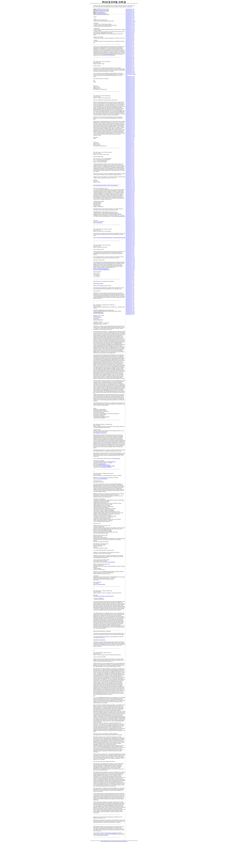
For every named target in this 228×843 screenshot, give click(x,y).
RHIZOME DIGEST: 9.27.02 (130, 269)
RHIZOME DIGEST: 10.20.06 (130, 80)
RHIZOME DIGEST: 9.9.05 (130, 141)
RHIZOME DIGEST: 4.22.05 (130, 162)
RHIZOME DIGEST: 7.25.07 (130, 43)
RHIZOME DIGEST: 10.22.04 (130, 188)
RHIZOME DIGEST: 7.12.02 (130, 281)
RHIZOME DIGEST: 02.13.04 (130, 225)
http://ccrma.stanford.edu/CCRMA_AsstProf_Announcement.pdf (105, 185)
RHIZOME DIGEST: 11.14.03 (130, 238)
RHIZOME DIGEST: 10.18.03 (130, 242)
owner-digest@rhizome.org (102, 13)
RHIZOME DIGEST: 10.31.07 (130, 28)
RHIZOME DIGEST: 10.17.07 (130, 30)
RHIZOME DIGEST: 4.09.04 (130, 217)
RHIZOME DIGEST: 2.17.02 (130, 303)
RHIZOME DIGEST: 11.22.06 (130, 76)
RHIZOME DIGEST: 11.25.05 (130, 129)
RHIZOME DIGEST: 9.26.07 (130, 33)
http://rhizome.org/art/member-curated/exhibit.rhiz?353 (103, 596)
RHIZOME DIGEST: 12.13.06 (130, 72)
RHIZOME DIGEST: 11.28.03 (130, 236)
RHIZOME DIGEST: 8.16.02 (130, 275)
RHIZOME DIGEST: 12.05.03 (130, 235)
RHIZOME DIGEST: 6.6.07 (130, 50)
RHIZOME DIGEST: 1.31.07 (130, 66)
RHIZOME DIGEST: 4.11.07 (130, 59)
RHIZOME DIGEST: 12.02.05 (130, 128)
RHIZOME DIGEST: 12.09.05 (130, 127)
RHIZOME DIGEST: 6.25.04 (130, 206)
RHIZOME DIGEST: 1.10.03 (130, 255)
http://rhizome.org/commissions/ (99, 639)
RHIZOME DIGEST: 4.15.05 (130, 163)
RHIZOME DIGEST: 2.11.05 (130, 172)
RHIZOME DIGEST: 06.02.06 (130, 100)
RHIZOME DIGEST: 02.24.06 (130, 115)
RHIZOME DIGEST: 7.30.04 (130, 201)
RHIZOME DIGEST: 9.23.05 (130, 139)
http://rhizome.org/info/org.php (108, 54)
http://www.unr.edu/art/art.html (99, 584)
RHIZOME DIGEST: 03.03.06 (130, 114)
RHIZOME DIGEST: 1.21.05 (130, 175)
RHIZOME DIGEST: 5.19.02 (130, 289)
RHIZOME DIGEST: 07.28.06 (130, 93)
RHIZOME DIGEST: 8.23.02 (130, 274)
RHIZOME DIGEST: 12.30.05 (130, 124)
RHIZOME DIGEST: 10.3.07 (130, 32)
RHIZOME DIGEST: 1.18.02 (130, 307)
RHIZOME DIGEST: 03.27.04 (130, 219)
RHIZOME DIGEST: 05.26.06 (130, 101)
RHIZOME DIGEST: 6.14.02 (130, 285)
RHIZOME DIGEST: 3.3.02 (130, 301)
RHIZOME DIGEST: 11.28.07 (130, 24)
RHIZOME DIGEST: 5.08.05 (130, 160)
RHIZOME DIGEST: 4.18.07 (130, 58)
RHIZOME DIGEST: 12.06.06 (130, 73)
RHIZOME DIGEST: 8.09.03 (130, 253)
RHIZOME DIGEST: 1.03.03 (130, 256)
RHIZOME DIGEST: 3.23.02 (130, 298)
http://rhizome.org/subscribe (111, 832)
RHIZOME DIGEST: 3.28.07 (130, 61)
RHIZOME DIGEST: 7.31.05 (130, 147)
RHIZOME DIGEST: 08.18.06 (130, 90)
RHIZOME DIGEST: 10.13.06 (130, 81)
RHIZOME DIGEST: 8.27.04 (130, 196)
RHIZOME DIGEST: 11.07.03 (130, 239)
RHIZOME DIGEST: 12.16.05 (130, 126)
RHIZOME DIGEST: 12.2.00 (130, 314)
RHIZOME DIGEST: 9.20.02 (130, 270)
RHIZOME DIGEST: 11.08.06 (130, 78)
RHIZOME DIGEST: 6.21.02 (130, 284)
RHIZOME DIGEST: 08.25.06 (130, 89)
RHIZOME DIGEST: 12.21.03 (130, 233)
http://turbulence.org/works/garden (99, 432)
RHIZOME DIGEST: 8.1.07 (130, 42)
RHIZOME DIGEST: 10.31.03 (130, 240)
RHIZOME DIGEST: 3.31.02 (130, 297)
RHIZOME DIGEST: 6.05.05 (130, 156)
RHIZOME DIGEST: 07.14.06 (130, 95)
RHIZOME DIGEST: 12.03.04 (130, 181)
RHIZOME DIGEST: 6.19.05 (130, 154)
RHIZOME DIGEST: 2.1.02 (130, 305)
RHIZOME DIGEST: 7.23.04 (130, 202)
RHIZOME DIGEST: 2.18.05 (130, 171)
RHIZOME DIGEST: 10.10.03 (130, 243)
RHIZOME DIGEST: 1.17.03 (130, 254)
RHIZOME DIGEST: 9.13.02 (130, 271)
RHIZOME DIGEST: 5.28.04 (130, 210)
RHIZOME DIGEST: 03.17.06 (130, 112)
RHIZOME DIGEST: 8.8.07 (130, 41)
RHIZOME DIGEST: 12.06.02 (130, 259)
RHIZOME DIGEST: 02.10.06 (130, 117)
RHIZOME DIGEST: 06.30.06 (130, 97)
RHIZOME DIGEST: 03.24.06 (130, 111)
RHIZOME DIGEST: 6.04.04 (130, 209)
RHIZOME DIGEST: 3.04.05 (130, 169)
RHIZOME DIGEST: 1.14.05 (130, 176)
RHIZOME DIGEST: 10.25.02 (130, 265)
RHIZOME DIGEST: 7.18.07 (130, 44)
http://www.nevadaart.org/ (110, 561)
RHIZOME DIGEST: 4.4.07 (130, 60)
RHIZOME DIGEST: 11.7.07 (130, 27)
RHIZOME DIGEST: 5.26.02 (130, 288)
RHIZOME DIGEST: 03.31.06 (130, 110)
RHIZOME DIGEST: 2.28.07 (130, 63)
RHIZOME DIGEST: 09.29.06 (130, 83)
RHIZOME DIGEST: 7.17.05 (130, 149)
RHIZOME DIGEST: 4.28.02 (130, 292)
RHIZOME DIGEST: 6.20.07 (130, 48)
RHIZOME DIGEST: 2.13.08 (130, 13)
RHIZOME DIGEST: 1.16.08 (130, 17)
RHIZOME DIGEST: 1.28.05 (130, 174)
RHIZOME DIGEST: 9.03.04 (130, 195)
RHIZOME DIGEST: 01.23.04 (130, 228)
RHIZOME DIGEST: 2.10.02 (130, 304)
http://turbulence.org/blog (110, 465)
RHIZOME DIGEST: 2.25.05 (130, 170)
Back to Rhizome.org (123, 841)
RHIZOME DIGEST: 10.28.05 (130, 133)
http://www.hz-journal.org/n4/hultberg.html (101, 269)
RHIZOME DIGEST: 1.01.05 (130, 178)
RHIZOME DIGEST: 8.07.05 (130, 146)
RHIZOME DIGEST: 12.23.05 (130, 125)
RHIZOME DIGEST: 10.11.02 (130, 267)
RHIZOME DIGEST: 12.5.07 (130, 23)
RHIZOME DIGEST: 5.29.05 (130, 157)
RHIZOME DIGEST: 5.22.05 (130, 158)
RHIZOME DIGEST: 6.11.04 (130, 208)
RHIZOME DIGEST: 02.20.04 (130, 224)
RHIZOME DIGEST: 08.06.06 (130, 92)
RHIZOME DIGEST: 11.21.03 (130, 237)
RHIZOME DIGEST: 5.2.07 (130, 56)
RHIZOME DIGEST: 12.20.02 (130, 257)
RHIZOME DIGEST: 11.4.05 (130, 132)
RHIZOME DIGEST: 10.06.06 (130, 82)
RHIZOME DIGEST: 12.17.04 (130, 179)
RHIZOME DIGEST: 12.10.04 (130, 180)
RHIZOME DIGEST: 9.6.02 (130, 272)
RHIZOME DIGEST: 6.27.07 (130, 47)
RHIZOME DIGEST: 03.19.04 (130, 220)
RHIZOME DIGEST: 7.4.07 (130, 46)
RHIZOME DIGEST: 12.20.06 (130, 71)
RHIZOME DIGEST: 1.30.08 (130, 15)
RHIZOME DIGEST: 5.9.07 (130, 55)
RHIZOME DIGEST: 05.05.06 (130, 105)
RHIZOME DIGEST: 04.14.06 (130, 108)
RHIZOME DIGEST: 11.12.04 (130, 185)
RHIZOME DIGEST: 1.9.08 (130, 18)
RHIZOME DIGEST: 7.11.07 (130, 45)
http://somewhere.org (106, 464)
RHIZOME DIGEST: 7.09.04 (130, 204)
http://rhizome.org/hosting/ (98, 283)
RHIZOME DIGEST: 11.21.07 (130, 25)
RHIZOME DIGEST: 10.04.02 (130, 268)
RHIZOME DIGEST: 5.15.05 (130, 159)
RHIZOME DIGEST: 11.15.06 (130, 77)
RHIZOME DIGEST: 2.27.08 (130, 11)
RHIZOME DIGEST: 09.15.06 (130, 85)
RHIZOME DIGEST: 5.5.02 (130, 291)
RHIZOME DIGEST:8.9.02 (130, 276)
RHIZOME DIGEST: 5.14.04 (130, 212)
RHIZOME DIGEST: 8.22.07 (130, 39)
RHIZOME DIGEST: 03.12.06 (130, 113)
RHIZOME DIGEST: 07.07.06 (130, 96)
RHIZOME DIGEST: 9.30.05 (130, 138)
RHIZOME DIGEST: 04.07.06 (130, 109)
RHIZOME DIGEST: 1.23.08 (130, 16)
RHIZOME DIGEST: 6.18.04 (130, 207)
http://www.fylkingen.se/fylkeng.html (100, 268)
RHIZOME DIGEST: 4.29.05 (130, 161)
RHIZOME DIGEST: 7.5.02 (130, 282)
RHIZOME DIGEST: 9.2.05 (130, 142)
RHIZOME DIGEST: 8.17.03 (130, 252)
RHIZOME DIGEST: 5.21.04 (130, 211)
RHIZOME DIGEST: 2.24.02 (130, 302)
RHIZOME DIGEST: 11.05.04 (130, 186)
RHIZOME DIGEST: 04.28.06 (130, 106)
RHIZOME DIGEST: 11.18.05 (130, 130)
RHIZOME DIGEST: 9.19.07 (130, 34)
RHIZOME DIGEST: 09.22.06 (130, 84)
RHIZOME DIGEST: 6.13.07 (130, 49)
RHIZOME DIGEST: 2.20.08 (130, 12)
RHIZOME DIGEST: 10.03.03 (130, 244)
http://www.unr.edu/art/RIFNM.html (100, 478)
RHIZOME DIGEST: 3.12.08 (130, 9)
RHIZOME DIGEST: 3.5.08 (130, 10)
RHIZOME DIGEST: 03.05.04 (130, 222)
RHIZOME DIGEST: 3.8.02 (130, 300)
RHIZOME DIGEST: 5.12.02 (130, 290)
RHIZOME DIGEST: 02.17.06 (130, 116)
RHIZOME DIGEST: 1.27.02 (130, 306)
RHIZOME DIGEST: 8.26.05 (130, 143)
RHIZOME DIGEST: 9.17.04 (130, 193)
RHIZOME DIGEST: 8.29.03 (130, 250)
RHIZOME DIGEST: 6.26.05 (130, 153)
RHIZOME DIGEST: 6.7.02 (130, 286)
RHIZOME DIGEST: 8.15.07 (130, 40)
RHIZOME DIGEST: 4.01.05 (130, 164)
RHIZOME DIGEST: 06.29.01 (130, 313)
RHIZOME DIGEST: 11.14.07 (130, 26)
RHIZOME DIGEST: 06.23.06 (130, 98)
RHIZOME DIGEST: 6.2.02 (130, 287)
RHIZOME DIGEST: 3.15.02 (130, 299)
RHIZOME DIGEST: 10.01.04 (130, 191)
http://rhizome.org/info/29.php (102, 835)
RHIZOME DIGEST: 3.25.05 (130, 165)
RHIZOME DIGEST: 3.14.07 (130, 62)
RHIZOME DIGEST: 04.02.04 (130, 218)
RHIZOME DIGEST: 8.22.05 (130, 144)
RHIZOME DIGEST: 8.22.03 (130, 251)
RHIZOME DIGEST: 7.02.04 (130, 205)
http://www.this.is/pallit (97, 222)
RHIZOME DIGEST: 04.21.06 (130, 107)
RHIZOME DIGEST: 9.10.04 (130, 194)
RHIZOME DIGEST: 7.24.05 (130, 148)
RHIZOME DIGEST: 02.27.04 (130, 223)
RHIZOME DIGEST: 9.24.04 (130, 192)
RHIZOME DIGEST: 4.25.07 (130, 57)
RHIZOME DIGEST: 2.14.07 (130, 64)
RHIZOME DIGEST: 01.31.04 (130, 227)
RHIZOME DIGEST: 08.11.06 (130, 91)
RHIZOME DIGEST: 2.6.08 (130, 14)
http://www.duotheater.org (98, 319)
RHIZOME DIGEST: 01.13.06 (130, 122)
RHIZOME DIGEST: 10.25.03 (130, 241)
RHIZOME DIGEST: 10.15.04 (130, 189)
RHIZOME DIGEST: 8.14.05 (130, 145)
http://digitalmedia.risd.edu (98, 312)
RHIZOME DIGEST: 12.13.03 (130, 234)
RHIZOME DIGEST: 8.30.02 (130, 273)
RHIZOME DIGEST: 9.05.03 (130, 249)
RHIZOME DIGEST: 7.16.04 (130, 203)
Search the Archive (114, 841)
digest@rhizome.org (100, 10)
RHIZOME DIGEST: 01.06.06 (130, 123)
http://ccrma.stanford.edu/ (120, 216)
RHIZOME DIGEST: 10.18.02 (130, 266)
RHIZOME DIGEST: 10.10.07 (130, 31)
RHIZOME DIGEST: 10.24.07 (130, 29)
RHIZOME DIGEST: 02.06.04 (130, 226)
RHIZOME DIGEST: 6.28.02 (130, 283)
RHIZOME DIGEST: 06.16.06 (130, 99)
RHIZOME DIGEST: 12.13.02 (130, 258)
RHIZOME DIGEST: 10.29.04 (130, 187)
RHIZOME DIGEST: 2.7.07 (130, 65)
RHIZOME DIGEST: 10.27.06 (130, 79)
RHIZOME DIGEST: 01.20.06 (130, 121)
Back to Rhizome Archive (106, 841)
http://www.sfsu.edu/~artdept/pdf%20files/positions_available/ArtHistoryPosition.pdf (109, 237)
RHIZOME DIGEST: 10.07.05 (130, 137)
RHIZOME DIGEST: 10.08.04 (130, 190)
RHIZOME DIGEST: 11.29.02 (130, 260)
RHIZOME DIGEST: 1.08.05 (130, 177)
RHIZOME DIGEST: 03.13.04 (130, 221)
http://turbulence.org (116, 458)
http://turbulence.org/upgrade (105, 466)
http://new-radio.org (111, 461)
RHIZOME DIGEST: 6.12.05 (130, 155)
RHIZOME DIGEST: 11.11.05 (130, 131)
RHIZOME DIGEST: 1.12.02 (130, 308)
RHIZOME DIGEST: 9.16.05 (130, 140)
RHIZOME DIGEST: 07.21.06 (130, 94)
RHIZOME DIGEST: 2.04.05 (130, 173)
